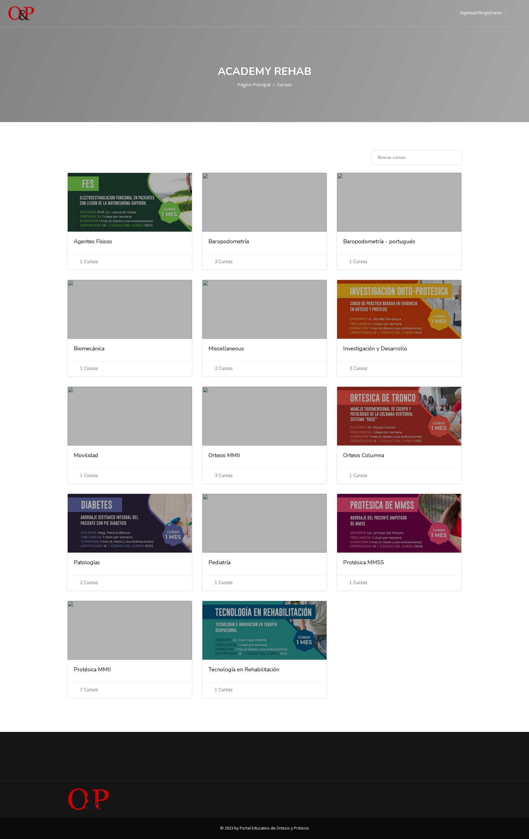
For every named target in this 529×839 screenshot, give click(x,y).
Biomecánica (89, 348)
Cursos (284, 84)
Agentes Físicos (93, 241)
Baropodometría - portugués (379, 241)
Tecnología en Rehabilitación (243, 669)
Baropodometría (228, 241)
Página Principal (254, 84)
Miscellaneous (226, 348)
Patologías (87, 562)
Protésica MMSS (363, 562)
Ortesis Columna (363, 455)
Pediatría (219, 562)
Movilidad (86, 455)
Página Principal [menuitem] (72, 13)
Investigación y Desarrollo (375, 348)
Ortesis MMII (224, 455)
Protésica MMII (92, 669)
